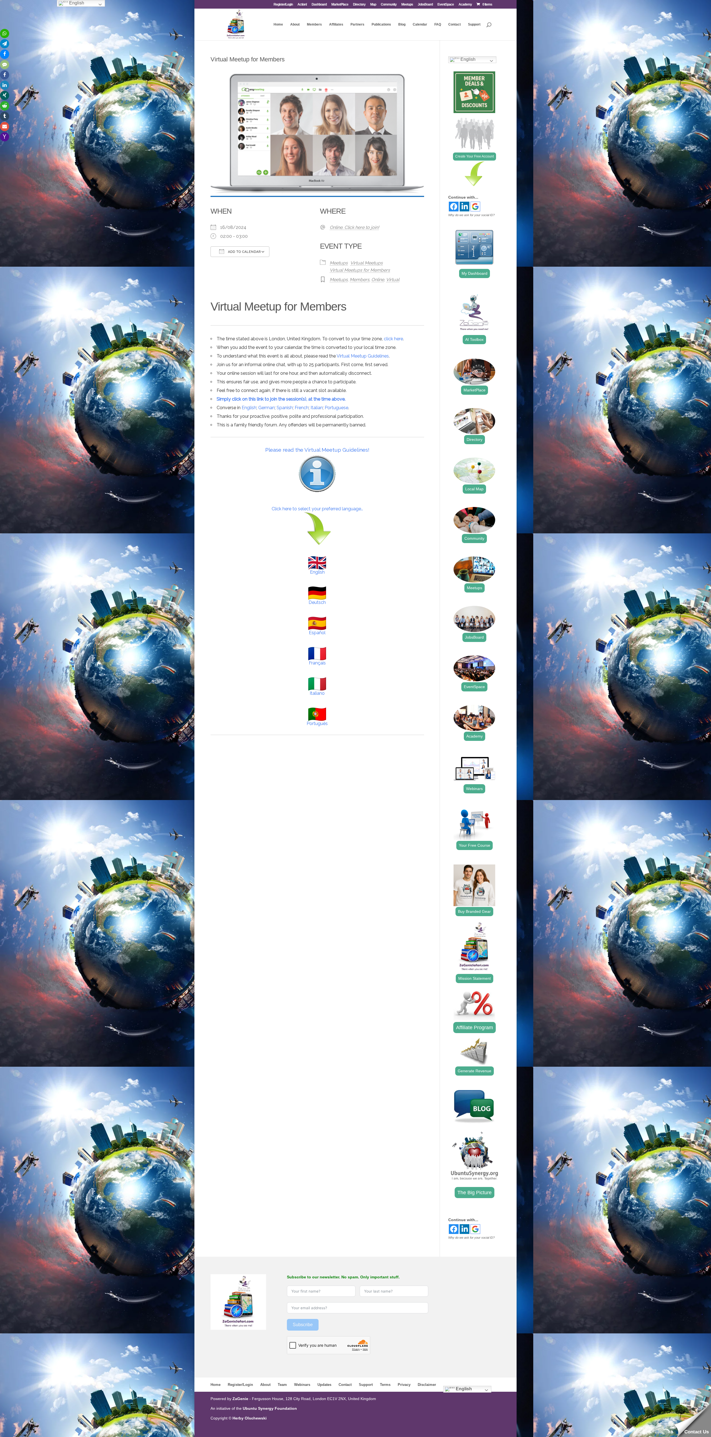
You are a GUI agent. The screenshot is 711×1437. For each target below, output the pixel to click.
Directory (359, 4)
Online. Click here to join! (354, 227)
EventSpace (445, 4)
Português (317, 723)
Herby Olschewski (249, 1418)
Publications (381, 24)
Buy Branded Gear (474, 911)
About (295, 24)
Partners (357, 24)
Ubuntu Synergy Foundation (270, 1408)
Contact (454, 24)
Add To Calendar (244, 252)
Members (314, 24)
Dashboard (319, 4)
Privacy (404, 1385)
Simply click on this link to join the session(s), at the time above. (281, 399)
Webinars (474, 788)
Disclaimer (427, 1385)
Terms (385, 1385)
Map (373, 4)
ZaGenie (240, 1398)
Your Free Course (474, 845)
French (302, 407)
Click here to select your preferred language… (317, 508)
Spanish (285, 407)
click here (393, 338)
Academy (465, 4)
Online (377, 279)
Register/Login (283, 4)
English (249, 407)
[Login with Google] (475, 206)
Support (474, 24)
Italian (317, 407)
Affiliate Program (474, 1027)
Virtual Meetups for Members (360, 270)
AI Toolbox (474, 339)
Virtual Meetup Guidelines (363, 356)
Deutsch (317, 602)
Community (389, 4)
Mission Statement (474, 978)
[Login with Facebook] (454, 206)
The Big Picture (474, 1192)
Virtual (392, 279)
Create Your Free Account (474, 156)
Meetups (407, 4)
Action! (302, 4)
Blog (401, 24)
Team (282, 1385)
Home (278, 24)
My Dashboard (474, 273)
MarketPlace (339, 4)
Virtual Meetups (366, 263)
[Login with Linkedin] (464, 206)
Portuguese (336, 407)
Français (317, 663)
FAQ (437, 24)
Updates (324, 1385)
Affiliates (336, 24)
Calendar (420, 24)
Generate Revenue (474, 1071)
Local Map (474, 489)
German (266, 407)
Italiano (317, 693)
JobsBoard (425, 4)
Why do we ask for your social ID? (471, 215)
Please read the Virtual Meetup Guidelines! (317, 450)
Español (317, 632)
